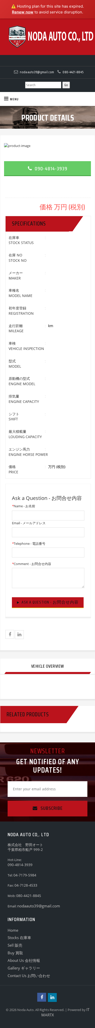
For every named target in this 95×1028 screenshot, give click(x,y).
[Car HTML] (47, 36)
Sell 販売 (15, 945)
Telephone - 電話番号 (28, 543)
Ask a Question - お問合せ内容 (50, 602)
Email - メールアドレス (29, 523)
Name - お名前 (23, 506)
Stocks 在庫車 (19, 937)
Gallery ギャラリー (24, 967)
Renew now (22, 12)
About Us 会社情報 (24, 960)
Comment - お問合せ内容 (31, 564)
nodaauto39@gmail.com (38, 905)
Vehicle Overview (47, 666)
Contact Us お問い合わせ (29, 975)
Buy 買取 (15, 952)
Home (13, 930)
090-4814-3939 (50, 168)
